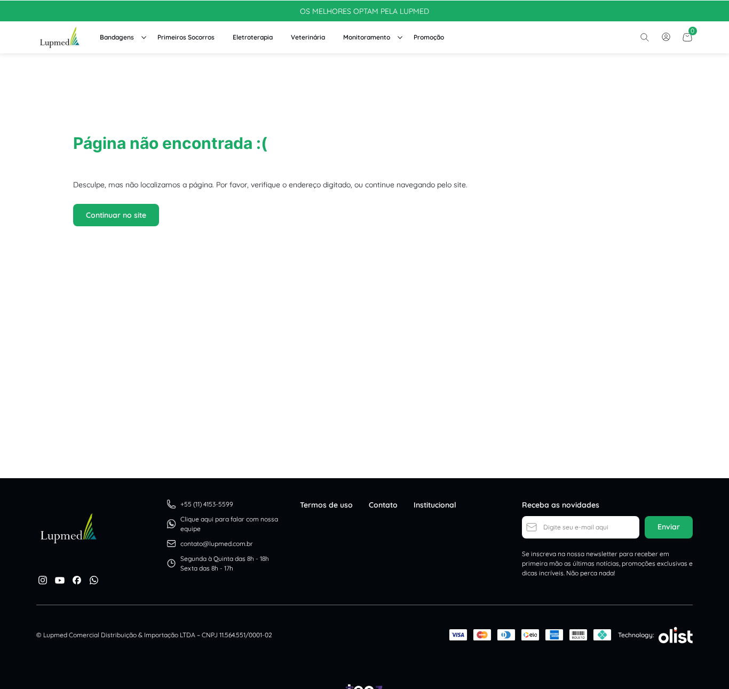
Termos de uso (326, 505)
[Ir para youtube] (60, 580)
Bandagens (117, 37)
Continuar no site (116, 215)
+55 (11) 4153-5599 (206, 504)
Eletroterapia (253, 37)
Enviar (668, 527)
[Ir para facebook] (77, 580)
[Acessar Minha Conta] (666, 40)
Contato (383, 505)
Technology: (636, 635)
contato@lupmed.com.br (216, 544)
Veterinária (308, 37)
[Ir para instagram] (43, 580)
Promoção (429, 37)
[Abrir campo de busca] (644, 37)
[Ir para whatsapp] (94, 580)
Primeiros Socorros (186, 37)
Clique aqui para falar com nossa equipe (229, 524)
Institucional (435, 505)
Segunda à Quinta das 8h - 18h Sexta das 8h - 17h (224, 563)
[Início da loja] (59, 37)
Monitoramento (366, 37)
